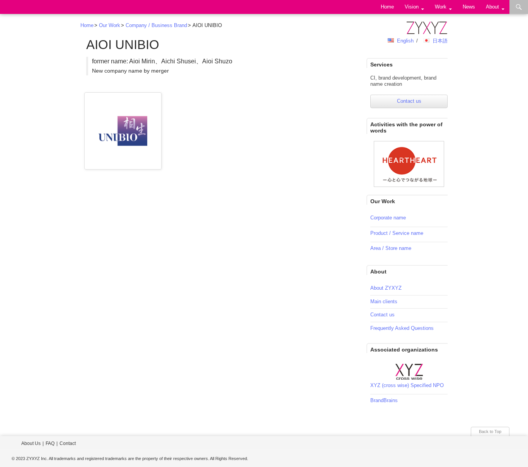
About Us (31, 443)
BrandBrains (384, 400)
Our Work (109, 25)
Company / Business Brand (156, 25)
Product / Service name (396, 233)
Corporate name (388, 218)
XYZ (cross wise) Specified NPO (407, 385)
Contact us (409, 101)
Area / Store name (390, 248)
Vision (412, 7)
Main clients (383, 301)
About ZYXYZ (386, 288)
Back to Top (490, 431)
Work (440, 7)
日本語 (440, 41)
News (469, 7)
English (405, 41)
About (492, 7)
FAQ (50, 443)
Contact (68, 443)
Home (387, 7)
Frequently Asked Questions (402, 328)
